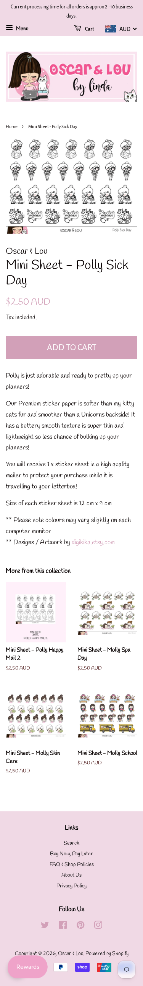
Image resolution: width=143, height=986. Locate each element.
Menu (21, 28)
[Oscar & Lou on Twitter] (45, 927)
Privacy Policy (71, 886)
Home (12, 126)
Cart (89, 29)
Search (71, 843)
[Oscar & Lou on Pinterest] (80, 927)
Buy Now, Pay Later (71, 854)
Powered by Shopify (107, 953)
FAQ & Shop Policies (72, 864)
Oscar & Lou (70, 953)
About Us (71, 875)
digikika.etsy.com (93, 542)
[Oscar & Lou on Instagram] (98, 927)
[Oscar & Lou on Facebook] (62, 927)
